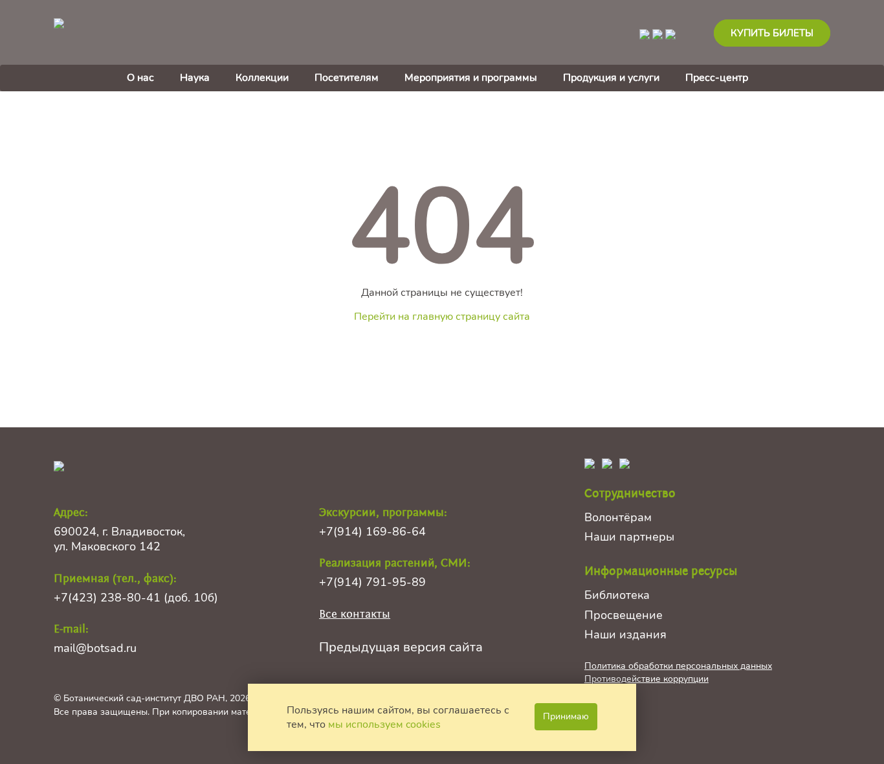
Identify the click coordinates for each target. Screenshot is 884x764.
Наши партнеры (629, 537)
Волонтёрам (618, 517)
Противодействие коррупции (646, 679)
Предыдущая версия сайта (401, 647)
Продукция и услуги (611, 78)
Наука (195, 78)
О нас (140, 78)
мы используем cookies (384, 724)
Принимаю (566, 716)
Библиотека (617, 595)
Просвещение (623, 615)
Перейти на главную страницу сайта (442, 316)
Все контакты (354, 614)
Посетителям (347, 78)
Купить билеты (772, 33)
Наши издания (625, 634)
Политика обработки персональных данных (678, 666)
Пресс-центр (716, 78)
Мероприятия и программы (470, 78)
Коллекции (262, 78)
